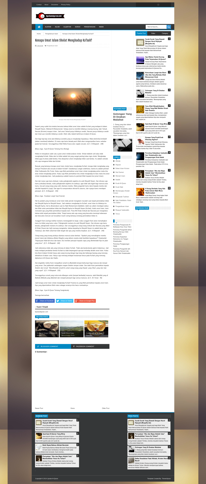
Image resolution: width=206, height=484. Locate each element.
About (46, 4)
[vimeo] (148, 4)
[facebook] (138, 4)
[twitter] (143, 4)
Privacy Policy (65, 4)
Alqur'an (67, 27)
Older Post (105, 408)
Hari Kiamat (120, 172)
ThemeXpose (166, 478)
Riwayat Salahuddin (122, 210)
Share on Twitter (66, 301)
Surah (77, 27)
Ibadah (118, 180)
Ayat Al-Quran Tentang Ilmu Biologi (56, 149)
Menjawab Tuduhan (122, 197)
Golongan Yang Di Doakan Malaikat (122, 117)
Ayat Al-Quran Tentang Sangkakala (56, 290)
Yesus (118, 214)
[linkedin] (163, 4)
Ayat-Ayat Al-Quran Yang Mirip (54, 434)
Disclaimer (54, 4)
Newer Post (39, 408)
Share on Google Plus (87, 301)
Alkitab (48, 27)
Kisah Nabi (119, 187)
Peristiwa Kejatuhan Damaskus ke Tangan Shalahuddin (120, 239)
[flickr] (153, 4)
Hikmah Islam (120, 176)
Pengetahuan (89, 27)
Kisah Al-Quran (121, 183)
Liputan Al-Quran (52, 478)
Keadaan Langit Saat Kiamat (54, 196)
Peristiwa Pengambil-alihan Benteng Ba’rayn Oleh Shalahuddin (122, 232)
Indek (101, 27)
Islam (57, 27)
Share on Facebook (47, 301)
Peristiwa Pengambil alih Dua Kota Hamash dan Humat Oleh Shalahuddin (121, 251)
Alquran (118, 165)
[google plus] (168, 4)
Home (73, 408)
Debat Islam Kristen (122, 168)
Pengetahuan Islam (122, 206)
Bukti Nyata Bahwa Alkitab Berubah (56, 445)
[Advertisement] (127, 15)
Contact (38, 4)
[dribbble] (158, 4)
